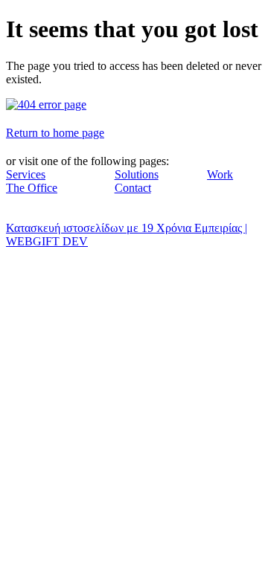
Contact (133, 187)
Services (25, 174)
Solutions (137, 174)
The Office (31, 187)
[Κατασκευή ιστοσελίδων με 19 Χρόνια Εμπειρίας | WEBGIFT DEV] (46, 104)
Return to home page (55, 132)
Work (220, 174)
